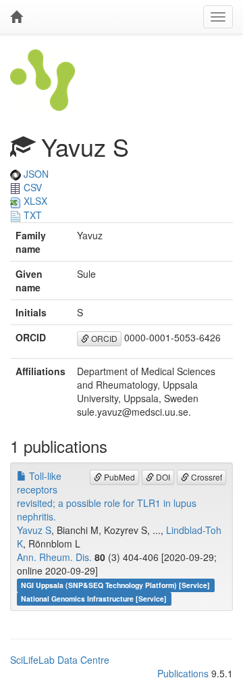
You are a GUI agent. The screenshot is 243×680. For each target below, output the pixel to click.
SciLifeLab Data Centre (59, 659)
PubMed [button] (118, 477)
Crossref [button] (205, 477)
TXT (31, 215)
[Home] (16, 17)
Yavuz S (34, 530)
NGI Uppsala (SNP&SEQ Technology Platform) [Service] (115, 585)
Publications (183, 673)
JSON (35, 173)
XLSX (34, 201)
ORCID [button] (103, 338)
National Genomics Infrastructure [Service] (94, 598)
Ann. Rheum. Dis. (54, 557)
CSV (31, 187)
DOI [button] (162, 477)
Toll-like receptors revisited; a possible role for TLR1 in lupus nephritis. (106, 496)
